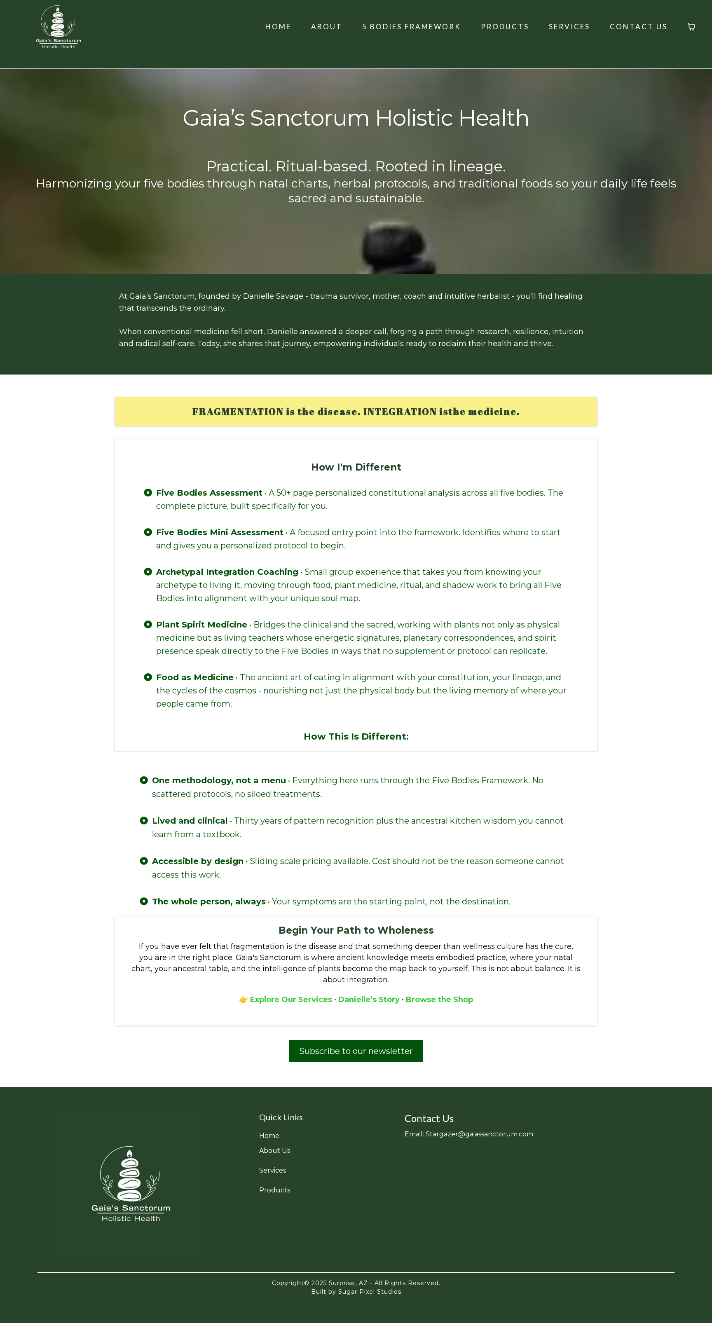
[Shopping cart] (691, 27)
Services (272, 1170)
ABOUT (326, 26)
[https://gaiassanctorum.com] (129, 1184)
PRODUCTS (505, 26)
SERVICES (569, 26)
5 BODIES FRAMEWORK (411, 26)
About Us (274, 1150)
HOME (278, 26)
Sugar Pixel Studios (368, 1291)
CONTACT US (639, 26)
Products (274, 1190)
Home (269, 1136)
